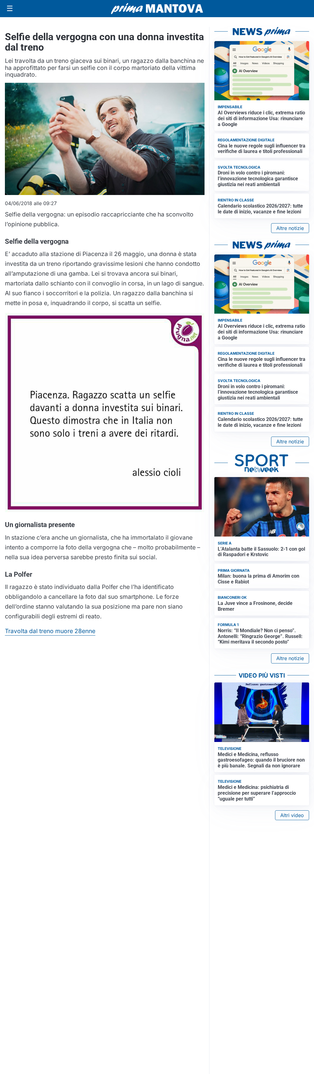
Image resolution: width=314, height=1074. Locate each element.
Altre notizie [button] (290, 228)
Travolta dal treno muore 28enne (50, 631)
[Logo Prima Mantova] (157, 8)
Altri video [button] (292, 815)
